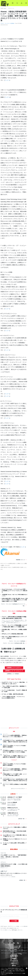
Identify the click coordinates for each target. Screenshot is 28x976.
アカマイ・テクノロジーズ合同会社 (7, 23)
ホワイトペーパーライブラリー (18, 788)
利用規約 (14, 958)
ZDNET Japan (3, 8)
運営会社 (14, 965)
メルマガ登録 (14, 920)
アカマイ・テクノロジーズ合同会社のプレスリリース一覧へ (13, 604)
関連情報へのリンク (20, 559)
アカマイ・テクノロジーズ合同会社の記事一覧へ (14, 643)
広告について (14, 963)
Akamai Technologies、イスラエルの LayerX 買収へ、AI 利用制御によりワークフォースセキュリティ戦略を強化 (14, 591)
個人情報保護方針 (14, 956)
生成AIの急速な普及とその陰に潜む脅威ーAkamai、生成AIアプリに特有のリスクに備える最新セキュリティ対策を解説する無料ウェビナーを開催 (14, 600)
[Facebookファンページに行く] (10, 943)
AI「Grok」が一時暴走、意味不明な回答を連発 (12, 694)
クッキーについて (14, 960)
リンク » (7, 80)
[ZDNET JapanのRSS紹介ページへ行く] (18, 943)
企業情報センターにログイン (14, 667)
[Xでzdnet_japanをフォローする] (14, 943)
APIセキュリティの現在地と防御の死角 (12, 633)
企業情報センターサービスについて (14, 670)
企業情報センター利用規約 (13, 673)
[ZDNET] (5, 3)
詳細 (24, 973)
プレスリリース (11, 8)
